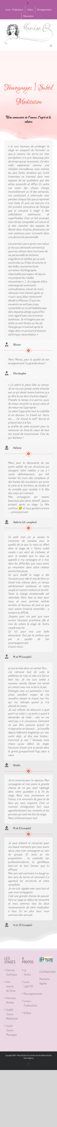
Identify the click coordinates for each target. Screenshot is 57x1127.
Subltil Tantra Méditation (11, 1014)
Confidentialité (47, 971)
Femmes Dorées (11, 1000)
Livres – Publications (29, 1003)
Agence (31, 1058)
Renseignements (29, 993)
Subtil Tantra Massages (11, 1030)
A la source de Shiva (10, 986)
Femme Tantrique (11, 972)
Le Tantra (27, 972)
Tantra (26, 1058)
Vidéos (27, 1013)
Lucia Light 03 (28, 984)
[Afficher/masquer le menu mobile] (51, 45)
